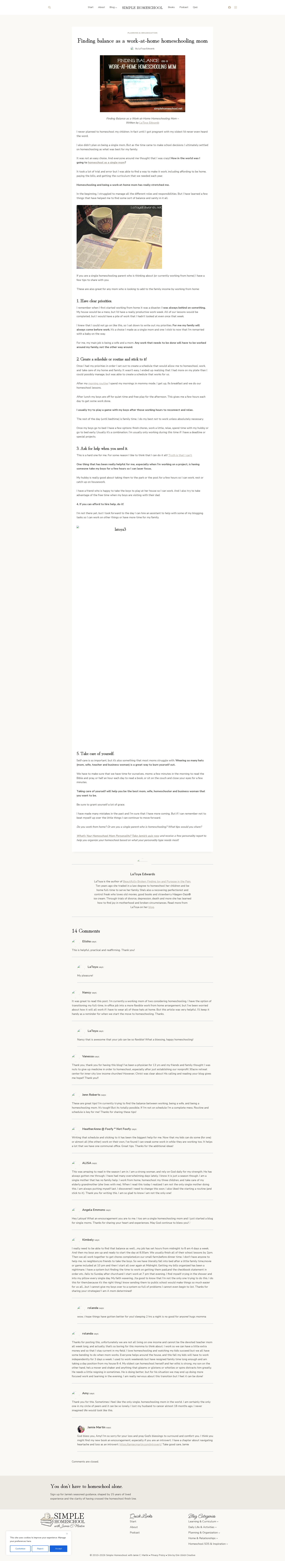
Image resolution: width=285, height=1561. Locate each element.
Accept (58, 1548)
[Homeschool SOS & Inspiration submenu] (227, 1544)
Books (171, 7)
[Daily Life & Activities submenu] (216, 1527)
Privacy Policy (158, 1555)
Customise (20, 1548)
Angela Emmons (93, 1210)
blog (151, 907)
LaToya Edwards (146, 48)
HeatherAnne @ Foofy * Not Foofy (106, 1129)
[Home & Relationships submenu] (217, 1538)
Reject (40, 1548)
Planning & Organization (142, 33)
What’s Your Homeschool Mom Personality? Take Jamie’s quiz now (118, 836)
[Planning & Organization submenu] (219, 1532)
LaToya (93, 967)
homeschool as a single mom (106, 162)
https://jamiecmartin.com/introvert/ (140, 1444)
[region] (38, 1543)
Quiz (195, 7)
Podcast (183, 7)
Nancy (86, 992)
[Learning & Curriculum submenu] (217, 1521)
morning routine (98, 383)
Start (90, 7)
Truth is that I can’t (180, 455)
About (101, 7)
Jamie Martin (96, 1427)
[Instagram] (235, 7)
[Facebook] (229, 7)
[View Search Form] (49, 7)
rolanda (93, 1308)
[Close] (68, 1533)
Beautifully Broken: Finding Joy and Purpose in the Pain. (157, 881)
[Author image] (132, 49)
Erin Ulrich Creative (185, 1555)
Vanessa (88, 1056)
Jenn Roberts (91, 1095)
